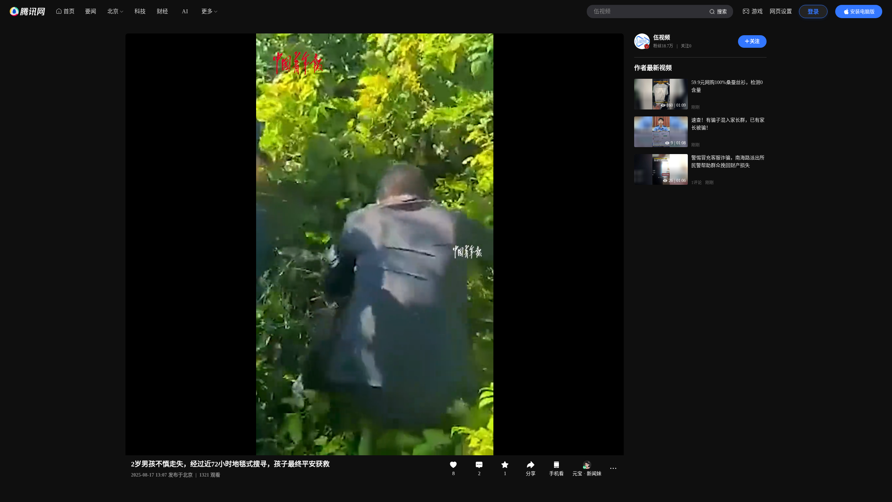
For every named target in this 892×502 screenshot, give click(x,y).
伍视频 (661, 37)
